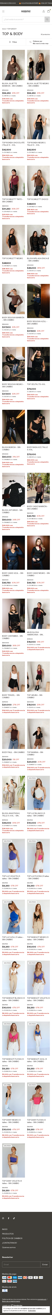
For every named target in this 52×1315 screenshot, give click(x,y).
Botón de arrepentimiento (11, 1301)
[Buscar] (47, 19)
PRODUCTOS (8, 1234)
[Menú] (3, 11)
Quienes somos (8, 1247)
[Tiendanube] (12, 1306)
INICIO (4, 1229)
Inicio (4, 29)
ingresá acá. (42, 1299)
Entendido (32, 1311)
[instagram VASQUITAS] (3, 1218)
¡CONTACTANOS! (9, 1243)
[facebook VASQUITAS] (8, 1218)
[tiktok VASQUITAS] (14, 1218)
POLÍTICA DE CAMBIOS (12, 1238)
